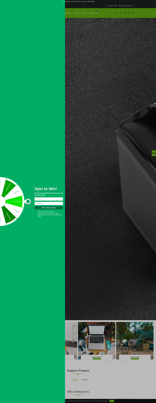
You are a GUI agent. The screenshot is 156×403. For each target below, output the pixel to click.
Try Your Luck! (49, 208)
